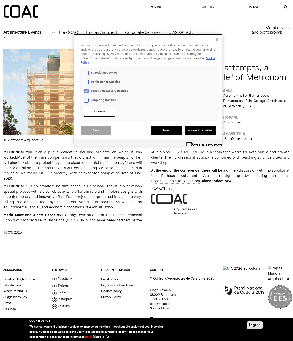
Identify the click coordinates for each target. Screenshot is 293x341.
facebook (64, 279)
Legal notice (109, 279)
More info (101, 336)
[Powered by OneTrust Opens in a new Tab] (202, 143)
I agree (254, 325)
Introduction (12, 285)
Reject (167, 130)
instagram (65, 299)
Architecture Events (22, 32)
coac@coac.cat (161, 304)
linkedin (63, 292)
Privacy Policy (111, 297)
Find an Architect (101, 32)
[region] (148, 90)
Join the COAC (64, 32)
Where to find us (15, 291)
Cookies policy (111, 291)
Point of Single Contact (20, 279)
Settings (99, 111)
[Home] (21, 12)
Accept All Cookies (200, 130)
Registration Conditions (117, 285)
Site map (9, 309)
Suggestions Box (15, 297)
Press (7, 303)
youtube (63, 306)
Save (96, 130)
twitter (62, 285)
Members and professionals (267, 29)
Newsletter (206, 7)
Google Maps (159, 308)
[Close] (217, 40)
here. (88, 337)
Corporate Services (142, 32)
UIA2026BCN (180, 32)
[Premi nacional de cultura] (243, 297)
